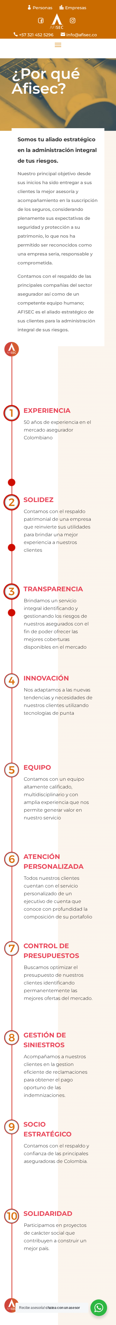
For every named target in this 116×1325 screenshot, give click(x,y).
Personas (40, 7)
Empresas (72, 7)
